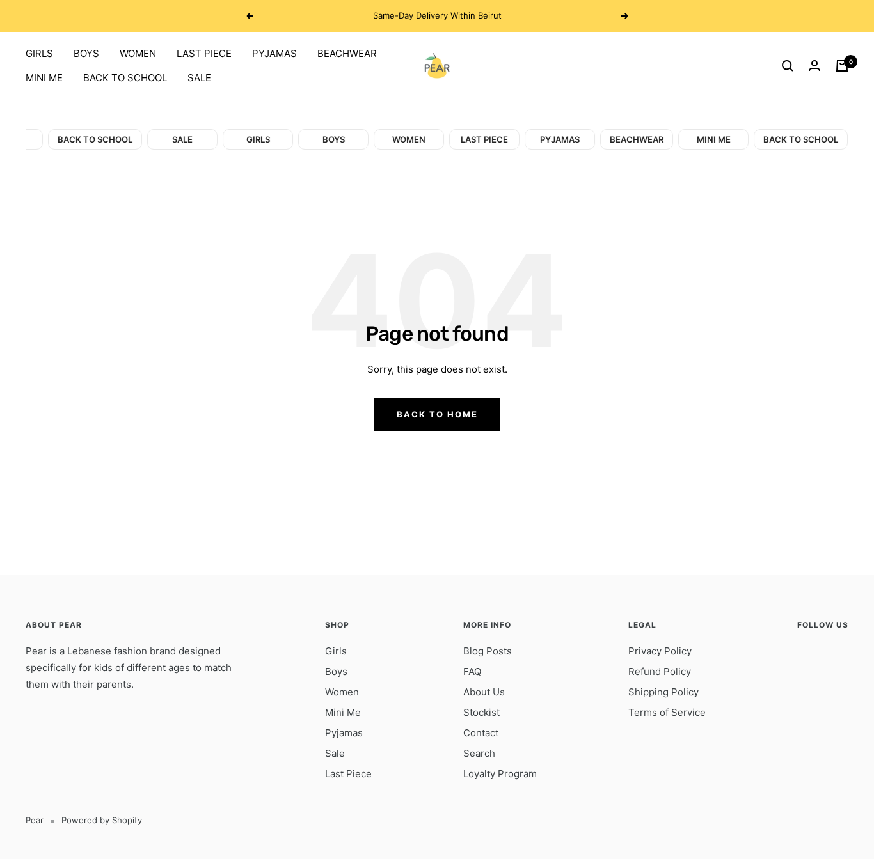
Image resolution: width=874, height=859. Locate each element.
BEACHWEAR (347, 53)
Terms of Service (667, 712)
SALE (199, 78)
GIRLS (39, 53)
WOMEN (138, 53)
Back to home (437, 414)
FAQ (472, 671)
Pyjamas (344, 733)
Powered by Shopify (101, 820)
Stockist (481, 712)
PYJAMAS (274, 53)
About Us (484, 692)
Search (479, 753)
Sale (335, 753)
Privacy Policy (660, 651)
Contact (480, 733)
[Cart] (842, 66)
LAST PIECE (204, 53)
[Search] (787, 66)
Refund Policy (659, 671)
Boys (336, 671)
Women (342, 692)
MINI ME (44, 78)
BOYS (86, 53)
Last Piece (348, 774)
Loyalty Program (500, 774)
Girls (336, 651)
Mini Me (343, 712)
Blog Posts (487, 651)
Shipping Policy (663, 692)
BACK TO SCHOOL (125, 78)
